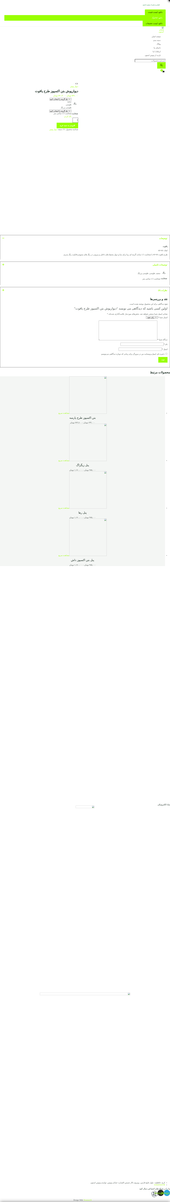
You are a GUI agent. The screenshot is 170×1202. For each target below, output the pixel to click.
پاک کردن (67, 116)
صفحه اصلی (156, 37)
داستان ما (157, 48)
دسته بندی (157, 40)
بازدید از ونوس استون (153, 55)
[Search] (161, 65)
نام (166, 344)
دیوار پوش (74, 86)
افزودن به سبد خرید (67, 125)
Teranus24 (88, 1200)
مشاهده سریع (63, 413)
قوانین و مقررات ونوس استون (151, 4)
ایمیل (165, 349)
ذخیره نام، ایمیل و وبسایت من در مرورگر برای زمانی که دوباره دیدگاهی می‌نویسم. (133, 354)
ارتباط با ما (157, 51)
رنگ (74, 104)
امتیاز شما (163, 317)
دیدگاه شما (162, 340)
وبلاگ (159, 44)
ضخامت (75, 114)
